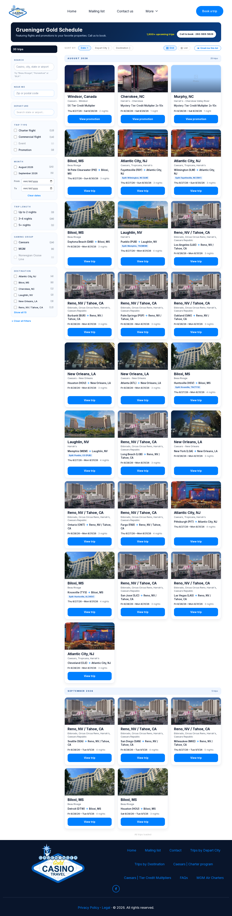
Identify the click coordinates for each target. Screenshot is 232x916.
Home (71, 11)
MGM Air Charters (210, 878)
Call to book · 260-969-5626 (196, 34)
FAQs (184, 878)
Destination (123, 48)
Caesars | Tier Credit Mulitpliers (147, 878)
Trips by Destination (149, 864)
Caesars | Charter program (193, 864)
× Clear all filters (21, 321)
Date (84, 48)
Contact (175, 850)
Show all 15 (20, 312)
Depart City (102, 48)
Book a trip (209, 11)
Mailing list (97, 11)
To (15, 188)
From (17, 181)
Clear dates (34, 195)
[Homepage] (18, 11)
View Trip (90, 95)
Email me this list (207, 48)
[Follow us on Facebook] (116, 888)
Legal (106, 907)
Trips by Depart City (205, 850)
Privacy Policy (88, 907)
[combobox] (34, 112)
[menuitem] (73, 11)
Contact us (125, 11)
